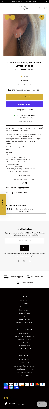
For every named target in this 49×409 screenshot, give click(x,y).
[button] (3, 204)
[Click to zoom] (41, 17)
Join (24, 248)
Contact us (18, 179)
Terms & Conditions (24, 372)
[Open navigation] (5, 8)
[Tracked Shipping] (6, 278)
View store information (25, 121)
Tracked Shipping (16, 277)
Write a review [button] (24, 212)
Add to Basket (24, 97)
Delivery (24, 304)
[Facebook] (18, 261)
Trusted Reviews (27, 282)
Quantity (24, 80)
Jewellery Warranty (24, 349)
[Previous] (7, 17)
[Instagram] (24, 261)
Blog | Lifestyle (24, 319)
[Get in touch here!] (28, 278)
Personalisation (24, 346)
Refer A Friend (24, 313)
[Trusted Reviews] (18, 284)
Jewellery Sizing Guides (24, 339)
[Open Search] (40, 8)
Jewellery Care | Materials (24, 336)
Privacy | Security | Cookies (24, 369)
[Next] (12, 17)
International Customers (24, 322)
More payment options (24, 110)
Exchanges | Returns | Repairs (24, 366)
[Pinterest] (30, 261)
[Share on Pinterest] (26, 184)
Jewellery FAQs (24, 333)
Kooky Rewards (24, 310)
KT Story (24, 316)
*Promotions (24, 375)
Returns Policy (29, 179)
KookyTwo (20, 404)
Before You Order (24, 360)
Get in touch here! (38, 277)
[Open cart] (44, 8)
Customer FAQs (24, 363)
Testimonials (24, 307)
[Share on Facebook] (23, 184)
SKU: (20, 175)
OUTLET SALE (24, 301)
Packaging (24, 343)
